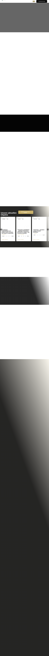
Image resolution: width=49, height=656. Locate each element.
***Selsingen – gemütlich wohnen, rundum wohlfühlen (38, 231)
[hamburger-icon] (34, 1)
